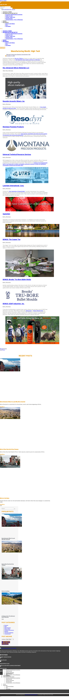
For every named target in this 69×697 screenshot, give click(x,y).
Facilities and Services (9, 630)
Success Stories (7, 12)
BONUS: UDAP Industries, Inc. (13, 304)
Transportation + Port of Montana (14, 19)
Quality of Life (8, 16)
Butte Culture (7, 629)
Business (6, 625)
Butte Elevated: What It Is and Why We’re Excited (12, 401)
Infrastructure (8, 18)
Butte (5, 626)
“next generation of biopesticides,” (17, 191)
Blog (6, 25)
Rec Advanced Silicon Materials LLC (16, 68)
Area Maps (8, 26)
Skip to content (3, 0)
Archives (4, 639)
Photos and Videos (10, 23)
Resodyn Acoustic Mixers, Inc (14, 101)
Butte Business (7, 627)
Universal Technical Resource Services (17, 154)
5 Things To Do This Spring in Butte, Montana (8, 617)
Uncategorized (7, 633)
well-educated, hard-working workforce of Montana (27, 59)
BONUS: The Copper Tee (11, 239)
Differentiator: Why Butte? (10, 13)
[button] (18, 28)
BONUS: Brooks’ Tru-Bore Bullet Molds (17, 279)
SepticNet (6, 214)
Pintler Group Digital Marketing (31, 694)
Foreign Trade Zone (10, 17)
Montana (6, 631)
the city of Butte (19, 58)
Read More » (2, 406)
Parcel (4, 21)
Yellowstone (29, 310)
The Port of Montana (8, 632)
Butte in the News (4, 498)
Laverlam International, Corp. (13, 186)
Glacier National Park (38, 310)
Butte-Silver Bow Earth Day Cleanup (9, 449)
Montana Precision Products (13, 127)
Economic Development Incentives (13, 14)
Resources (6, 22)
